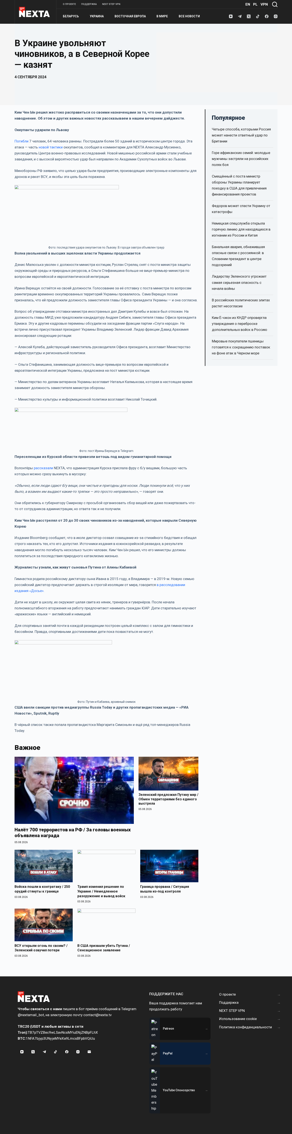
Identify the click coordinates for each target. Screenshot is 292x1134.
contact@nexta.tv (97, 1015)
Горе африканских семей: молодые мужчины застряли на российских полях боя (241, 159)
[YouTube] (231, 16)
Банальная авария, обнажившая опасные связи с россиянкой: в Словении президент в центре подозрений (238, 256)
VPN (264, 4)
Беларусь (71, 16)
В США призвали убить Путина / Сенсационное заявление (103, 948)
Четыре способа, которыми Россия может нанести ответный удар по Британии (241, 135)
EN (247, 4)
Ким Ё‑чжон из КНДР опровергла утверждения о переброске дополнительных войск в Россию (239, 323)
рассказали (43, 468)
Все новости (189, 16)
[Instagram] (275, 16)
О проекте (69, 4)
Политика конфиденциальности (245, 1027)
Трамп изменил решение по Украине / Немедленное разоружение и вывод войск (101, 891)
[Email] (89, 1052)
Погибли (21, 141)
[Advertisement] (216, 62)
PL (255, 4)
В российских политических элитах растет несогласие (241, 303)
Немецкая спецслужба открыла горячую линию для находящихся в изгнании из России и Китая (241, 229)
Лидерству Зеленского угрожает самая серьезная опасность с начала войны (239, 282)
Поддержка (89, 4)
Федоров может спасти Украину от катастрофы (241, 209)
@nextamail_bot (31, 1015)
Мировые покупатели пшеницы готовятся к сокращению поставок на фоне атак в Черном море (241, 347)
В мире (162, 16)
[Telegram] (240, 16)
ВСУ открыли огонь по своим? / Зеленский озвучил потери (41, 948)
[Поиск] (274, 4)
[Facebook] (266, 16)
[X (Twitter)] (249, 16)
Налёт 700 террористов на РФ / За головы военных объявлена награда (73, 832)
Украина (97, 16)
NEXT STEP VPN (111, 4)
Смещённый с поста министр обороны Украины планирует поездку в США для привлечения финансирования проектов (239, 185)
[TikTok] (258, 16)
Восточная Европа (130, 16)
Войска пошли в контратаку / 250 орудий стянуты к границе (42, 889)
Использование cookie (238, 1019)
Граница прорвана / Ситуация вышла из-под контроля (164, 889)
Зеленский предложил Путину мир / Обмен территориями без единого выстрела (168, 799)
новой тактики (51, 147)
